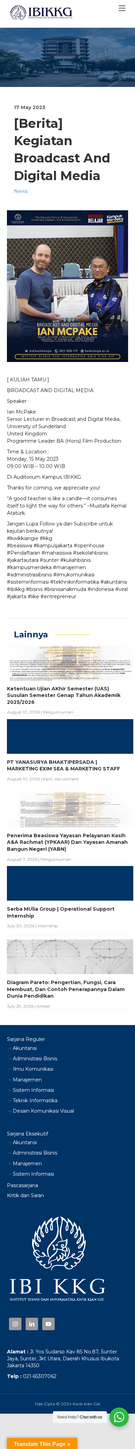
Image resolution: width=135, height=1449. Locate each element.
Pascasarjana (22, 1185)
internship (47, 925)
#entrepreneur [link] (58, 596)
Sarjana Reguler (26, 1039)
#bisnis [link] (34, 589)
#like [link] (33, 596)
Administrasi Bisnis (35, 1058)
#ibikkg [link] (16, 589)
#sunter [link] (49, 560)
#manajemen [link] (69, 567)
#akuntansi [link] (113, 582)
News (21, 191)
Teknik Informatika (35, 1100)
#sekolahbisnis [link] (90, 553)
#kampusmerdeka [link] (29, 567)
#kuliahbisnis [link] (75, 560)
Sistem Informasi (33, 1090)
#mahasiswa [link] (57, 553)
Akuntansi (25, 1048)
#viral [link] (121, 589)
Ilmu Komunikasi (33, 1069)
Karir (48, 778)
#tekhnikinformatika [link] (74, 582)
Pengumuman (58, 712)
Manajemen (27, 1080)
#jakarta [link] (16, 596)
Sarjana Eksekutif (27, 1134)
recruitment (67, 778)
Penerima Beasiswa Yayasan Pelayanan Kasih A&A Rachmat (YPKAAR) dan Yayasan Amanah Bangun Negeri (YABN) (67, 842)
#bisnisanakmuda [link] (65, 589)
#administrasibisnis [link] (29, 575)
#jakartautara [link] (22, 560)
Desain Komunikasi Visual (43, 1111)
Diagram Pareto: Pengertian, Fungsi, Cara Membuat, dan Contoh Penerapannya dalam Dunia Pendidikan (66, 989)
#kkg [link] (46, 538)
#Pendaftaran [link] (23, 553)
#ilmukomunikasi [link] (73, 575)
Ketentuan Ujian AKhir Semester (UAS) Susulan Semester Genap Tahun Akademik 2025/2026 (63, 695)
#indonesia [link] (101, 589)
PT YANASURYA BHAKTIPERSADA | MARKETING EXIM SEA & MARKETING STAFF (63, 765)
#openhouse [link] (89, 545)
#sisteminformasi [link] (28, 582)
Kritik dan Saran (25, 1195)
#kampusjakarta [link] (53, 545)
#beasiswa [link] (19, 545)
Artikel (43, 1006)
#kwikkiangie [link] (22, 538)
